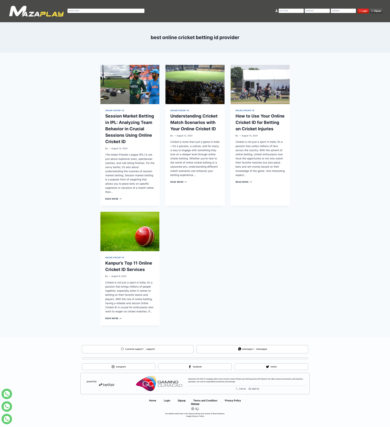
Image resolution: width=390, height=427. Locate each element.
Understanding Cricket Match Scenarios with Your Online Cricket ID (194, 122)
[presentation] (129, 84)
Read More (113, 199)
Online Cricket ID (114, 110)
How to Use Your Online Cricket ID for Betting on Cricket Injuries (260, 122)
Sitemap (195, 403)
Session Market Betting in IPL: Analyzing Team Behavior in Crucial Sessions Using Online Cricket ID (129, 128)
